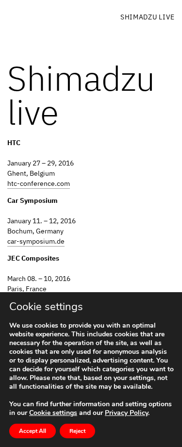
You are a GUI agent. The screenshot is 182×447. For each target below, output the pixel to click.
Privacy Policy (126, 412)
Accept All (32, 431)
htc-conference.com (38, 183)
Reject (77, 431)
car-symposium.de (36, 241)
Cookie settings (53, 413)
